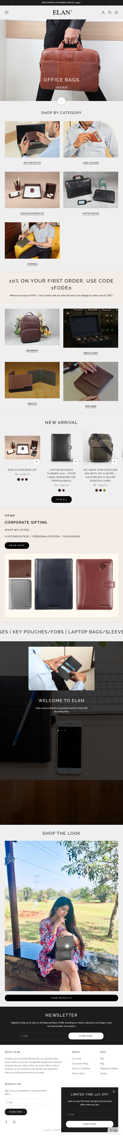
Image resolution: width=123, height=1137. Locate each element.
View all (62, 499)
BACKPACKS (32, 350)
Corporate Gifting (80, 1063)
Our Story (76, 1058)
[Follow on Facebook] (6, 1122)
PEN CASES (90, 406)
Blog (102, 1063)
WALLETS (32, 403)
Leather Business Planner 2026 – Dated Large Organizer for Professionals (61, 475)
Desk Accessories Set (22, 470)
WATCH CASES (91, 353)
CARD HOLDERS (91, 163)
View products (61, 998)
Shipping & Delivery (109, 1068)
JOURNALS (32, 264)
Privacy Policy (78, 1073)
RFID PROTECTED (32, 163)
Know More (17, 545)
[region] (61, 60)
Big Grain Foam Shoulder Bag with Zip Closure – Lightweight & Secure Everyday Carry (100, 475)
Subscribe (89, 1124)
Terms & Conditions (81, 1068)
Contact (103, 1073)
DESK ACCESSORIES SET (32, 213)
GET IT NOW (61, 87)
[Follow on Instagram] (14, 1122)
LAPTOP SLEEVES (90, 213)
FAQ (102, 1058)
